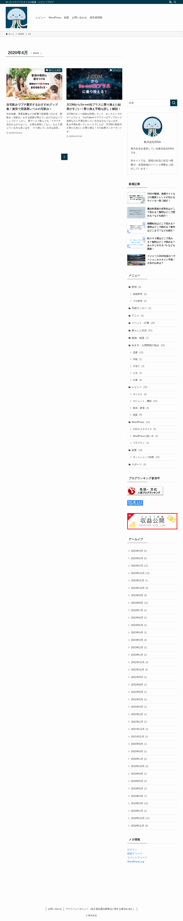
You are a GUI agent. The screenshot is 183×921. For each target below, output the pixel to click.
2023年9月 (139, 595)
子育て (138, 366)
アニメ (138, 315)
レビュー (139, 387)
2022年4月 (139, 706)
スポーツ (139, 464)
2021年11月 (139, 736)
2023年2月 (139, 647)
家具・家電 (141, 408)
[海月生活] (16, 17)
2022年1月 (139, 721)
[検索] (175, 2)
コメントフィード (137, 857)
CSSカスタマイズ (144, 429)
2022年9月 (139, 677)
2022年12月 (139, 662)
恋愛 (138, 352)
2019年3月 (139, 803)
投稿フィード (134, 853)
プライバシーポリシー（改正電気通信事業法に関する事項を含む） (100, 909)
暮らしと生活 (142, 330)
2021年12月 (139, 729)
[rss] (170, 2)
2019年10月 (139, 766)
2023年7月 (139, 610)
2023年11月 (139, 580)
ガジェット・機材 (145, 401)
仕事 (137, 380)
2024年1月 (139, 565)
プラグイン (141, 442)
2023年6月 (139, 617)
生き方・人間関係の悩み (148, 345)
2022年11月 (139, 669)
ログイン (132, 849)
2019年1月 (139, 810)
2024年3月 (139, 550)
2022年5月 (139, 699)
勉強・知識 (140, 337)
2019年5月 (139, 788)
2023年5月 (139, 625)
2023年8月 (139, 602)
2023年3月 (139, 639)
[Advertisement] (152, 71)
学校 (137, 359)
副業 (137, 450)
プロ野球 (140, 301)
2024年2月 (139, 558)
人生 (137, 373)
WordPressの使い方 (145, 436)
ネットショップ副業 (146, 457)
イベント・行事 (143, 322)
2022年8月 (139, 684)
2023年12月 (140, 573)
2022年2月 (139, 714)
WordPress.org (135, 861)
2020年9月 (139, 743)
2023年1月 (139, 654)
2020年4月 (139, 751)
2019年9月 (139, 773)
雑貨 (137, 414)
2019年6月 (139, 781)
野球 (136, 287)
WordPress (141, 422)
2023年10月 (139, 587)
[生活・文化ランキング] (145, 494)
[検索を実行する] (173, 102)
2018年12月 (140, 818)
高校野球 (140, 294)
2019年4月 (139, 796)
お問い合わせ (55, 909)
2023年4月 (139, 632)
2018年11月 (139, 825)
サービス (140, 394)
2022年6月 (139, 691)
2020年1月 (139, 758)
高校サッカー (141, 308)
